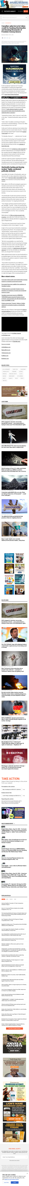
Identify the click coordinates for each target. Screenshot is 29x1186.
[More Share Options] (10, 38)
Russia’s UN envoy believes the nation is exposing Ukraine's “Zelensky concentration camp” (13, 955)
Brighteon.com (6, 335)
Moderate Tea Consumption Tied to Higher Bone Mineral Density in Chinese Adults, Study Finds (14, 1019)
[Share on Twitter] (7, 38)
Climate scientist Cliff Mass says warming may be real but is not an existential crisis (13, 1005)
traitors (18, 43)
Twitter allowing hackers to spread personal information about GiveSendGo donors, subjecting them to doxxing (13, 111)
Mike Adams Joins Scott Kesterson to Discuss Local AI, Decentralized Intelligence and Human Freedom (14, 841)
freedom (6, 42)
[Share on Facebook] (5, 38)
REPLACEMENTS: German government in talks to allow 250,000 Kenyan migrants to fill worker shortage (14, 719)
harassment (21, 42)
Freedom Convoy (11, 42)
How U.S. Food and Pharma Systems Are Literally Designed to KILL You (13, 858)
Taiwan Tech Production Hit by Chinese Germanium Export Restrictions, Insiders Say (13, 939)
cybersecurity (20, 41)
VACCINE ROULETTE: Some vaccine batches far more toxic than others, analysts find (14, 446)
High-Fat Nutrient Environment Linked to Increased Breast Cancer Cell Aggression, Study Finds (13, 965)
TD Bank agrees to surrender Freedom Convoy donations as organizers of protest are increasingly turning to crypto (14, 290)
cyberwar (24, 41)
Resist (13, 43)
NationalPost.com (6, 350)
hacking (17, 42)
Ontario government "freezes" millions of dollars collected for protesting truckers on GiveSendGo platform (13, 305)
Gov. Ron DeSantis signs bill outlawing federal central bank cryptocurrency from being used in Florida (14, 646)
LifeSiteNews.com (6, 347)
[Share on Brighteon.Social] (3, 38)
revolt (15, 43)
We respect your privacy (14, 1160)
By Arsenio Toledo (5, 34)
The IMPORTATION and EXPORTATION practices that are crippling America (12, 517)
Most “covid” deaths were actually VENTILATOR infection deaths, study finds (13, 539)
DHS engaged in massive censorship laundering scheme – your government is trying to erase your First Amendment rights (14, 423)
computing (11, 41)
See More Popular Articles (14, 1028)
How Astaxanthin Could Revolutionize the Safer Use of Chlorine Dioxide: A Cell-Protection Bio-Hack (14, 934)
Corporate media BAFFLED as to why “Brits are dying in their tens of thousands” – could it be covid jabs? (14, 494)
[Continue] (26, 1157)
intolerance (3, 43)
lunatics (10, 43)
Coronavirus (8, 23)
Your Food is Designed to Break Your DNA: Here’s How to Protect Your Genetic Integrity (14, 990)
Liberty (7, 43)
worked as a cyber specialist (19, 149)
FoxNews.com (5, 355)
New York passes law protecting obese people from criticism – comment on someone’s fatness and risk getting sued (13, 670)
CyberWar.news (16, 341)
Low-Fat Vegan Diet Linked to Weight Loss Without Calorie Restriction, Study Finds (13, 930)
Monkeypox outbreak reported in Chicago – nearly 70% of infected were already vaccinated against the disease (13, 767)
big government (6, 41)
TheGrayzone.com (6, 352)
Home (3, 23)
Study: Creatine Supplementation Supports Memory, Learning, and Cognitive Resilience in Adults (13, 1024)
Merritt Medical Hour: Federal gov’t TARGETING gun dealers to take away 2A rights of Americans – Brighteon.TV (13, 743)
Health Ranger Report (7, 823)
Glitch (15, 42)
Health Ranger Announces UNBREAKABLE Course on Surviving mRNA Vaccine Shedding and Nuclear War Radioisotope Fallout (14, 850)
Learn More (6, 1182)
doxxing (3, 42)
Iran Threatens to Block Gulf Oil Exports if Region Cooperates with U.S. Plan (12, 920)
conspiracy (16, 41)
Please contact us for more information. (10, 803)
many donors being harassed (11, 94)
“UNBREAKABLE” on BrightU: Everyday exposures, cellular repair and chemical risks (13, 1000)
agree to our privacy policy (12, 1179)
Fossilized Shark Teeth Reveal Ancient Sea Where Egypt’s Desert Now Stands (12, 980)
